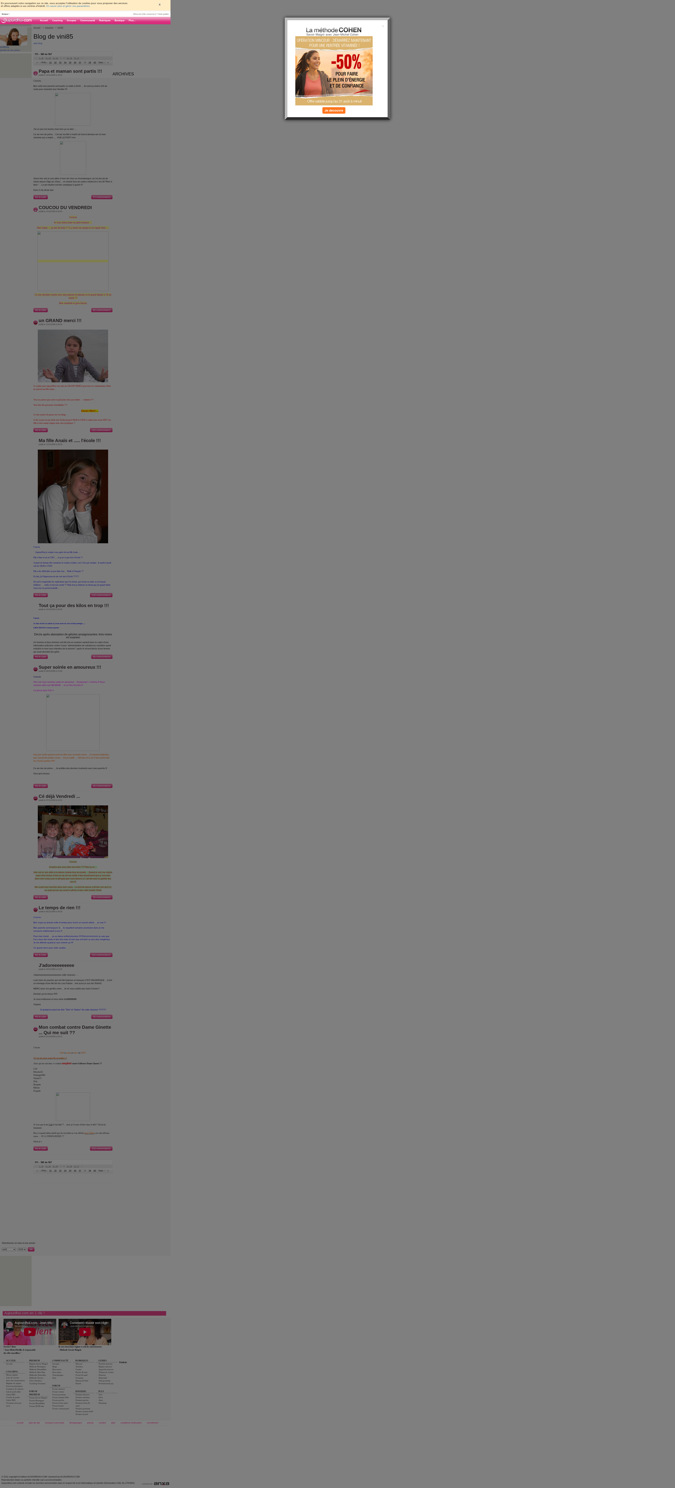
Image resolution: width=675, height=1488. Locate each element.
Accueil (44, 20)
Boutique (119, 20)
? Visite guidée (162, 14)
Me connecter (149, 14)
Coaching (57, 20)
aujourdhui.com (17, 20)
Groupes (71, 20)
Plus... (132, 20)
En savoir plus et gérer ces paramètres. (68, 6)
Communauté (87, 20)
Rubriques (104, 20)
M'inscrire (137, 14)
